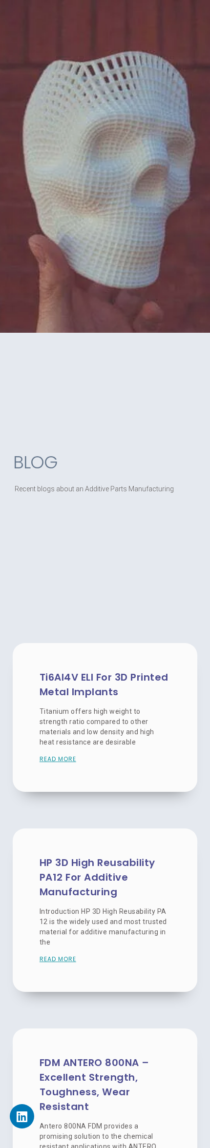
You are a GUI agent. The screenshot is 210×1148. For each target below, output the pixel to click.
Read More (58, 759)
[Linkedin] (22, 1116)
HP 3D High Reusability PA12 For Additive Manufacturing (97, 877)
